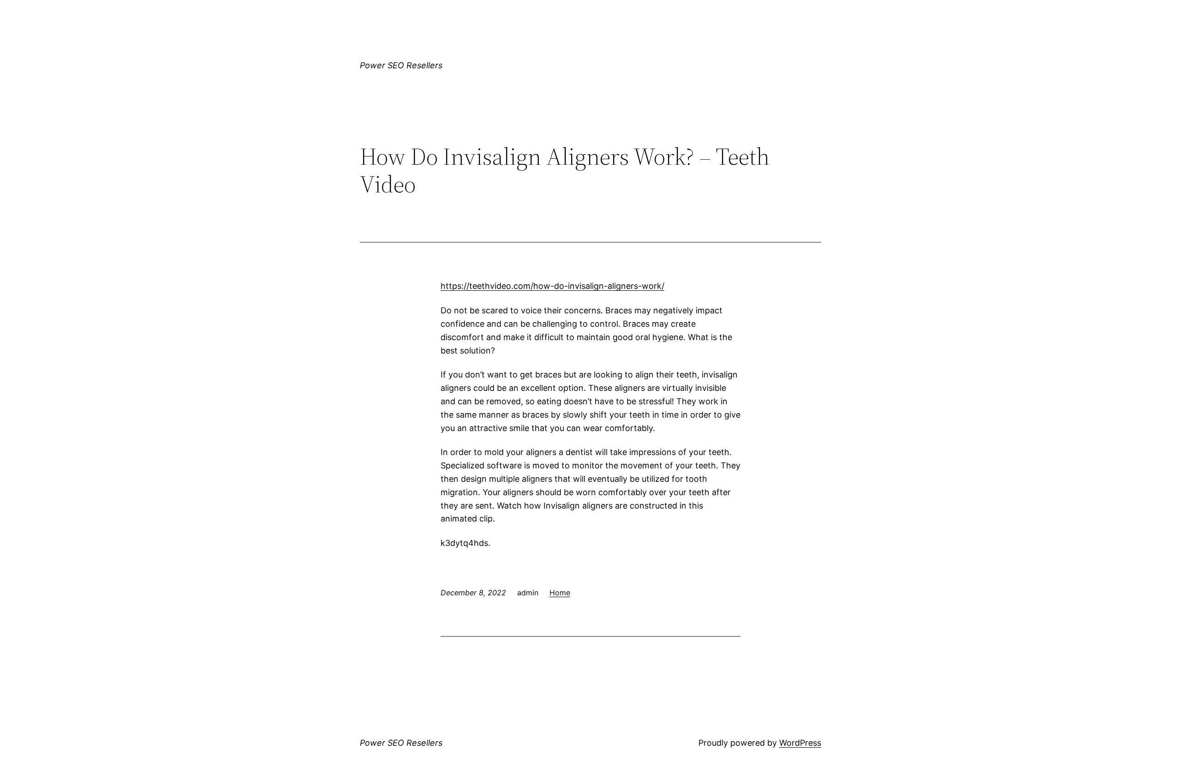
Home (559, 592)
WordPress (800, 743)
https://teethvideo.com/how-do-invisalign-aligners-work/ (552, 286)
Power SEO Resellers (401, 65)
